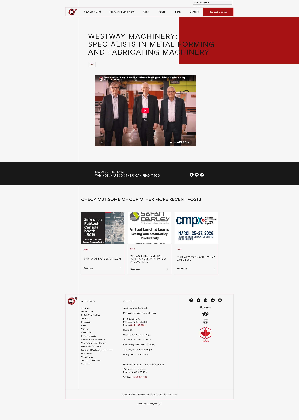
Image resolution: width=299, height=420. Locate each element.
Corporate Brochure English (93, 339)
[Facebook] (191, 300)
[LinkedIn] (213, 300)
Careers (84, 329)
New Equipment (92, 12)
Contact (194, 12)
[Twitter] (198, 300)
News (83, 325)
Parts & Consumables (90, 315)
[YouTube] (220, 300)
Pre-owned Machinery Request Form (97, 350)
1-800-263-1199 (140, 377)
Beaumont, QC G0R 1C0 (135, 372)
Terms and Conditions (90, 360)
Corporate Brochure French (93, 343)
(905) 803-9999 (138, 325)
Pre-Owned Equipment (122, 12)
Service (162, 12)
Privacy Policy (87, 353)
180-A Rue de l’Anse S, (134, 369)
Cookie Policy (87, 357)
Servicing (85, 318)
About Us (85, 308)
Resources (85, 322)
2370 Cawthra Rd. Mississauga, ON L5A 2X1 (135, 320)
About (146, 12)
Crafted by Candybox (147, 404)
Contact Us (86, 332)
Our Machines (87, 311)
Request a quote (218, 12)
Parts (178, 12)
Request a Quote (88, 336)
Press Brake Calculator (91, 346)
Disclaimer (85, 364)
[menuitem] (92, 12)
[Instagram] (205, 300)
